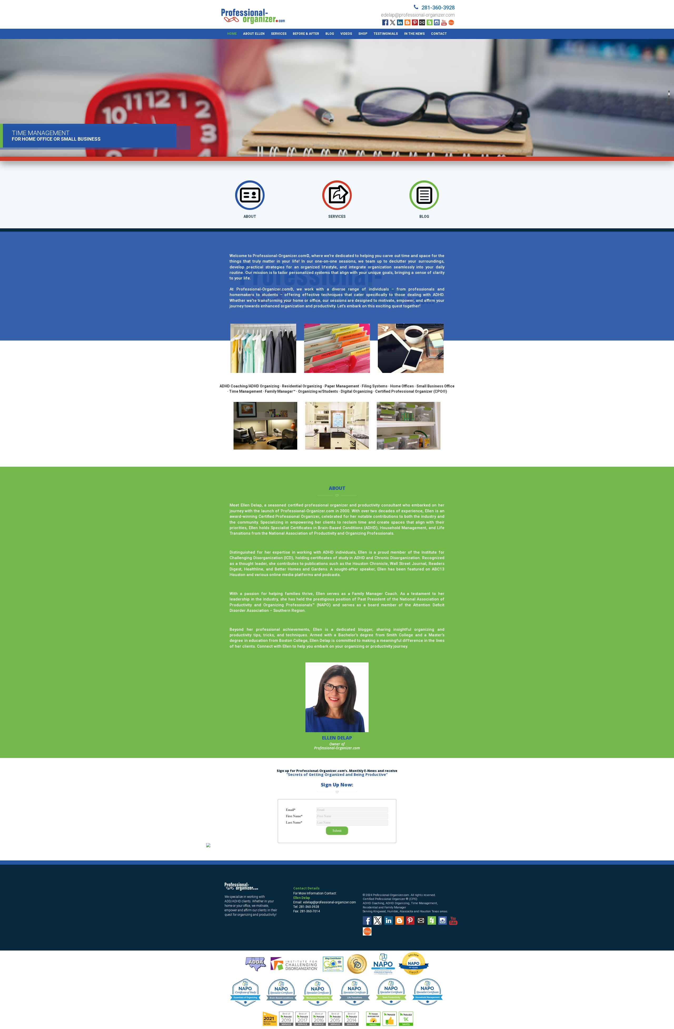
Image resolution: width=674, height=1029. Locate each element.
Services (278, 34)
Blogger (407, 22)
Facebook (385, 22)
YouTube (444, 22)
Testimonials (386, 34)
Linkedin (400, 22)
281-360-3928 (438, 7)
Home (232, 34)
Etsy (452, 22)
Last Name (294, 822)
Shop (362, 34)
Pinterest (415, 22)
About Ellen (254, 34)
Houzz (430, 22)
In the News (414, 34)
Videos (346, 34)
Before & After (306, 34)
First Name (294, 816)
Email (422, 22)
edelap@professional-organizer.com (418, 15)
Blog (329, 34)
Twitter (393, 22)
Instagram (437, 22)
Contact (439, 34)
